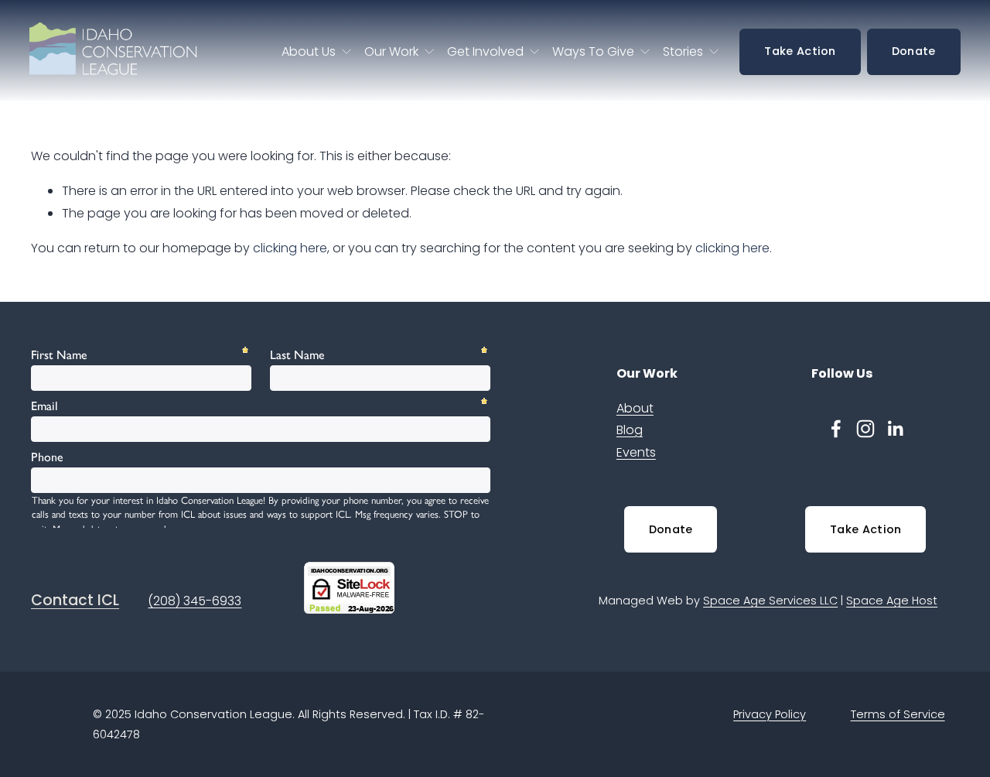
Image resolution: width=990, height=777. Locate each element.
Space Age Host (891, 600)
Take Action (799, 51)
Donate (914, 51)
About (635, 408)
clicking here (290, 248)
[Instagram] (865, 428)
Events (636, 452)
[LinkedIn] (895, 428)
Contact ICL (75, 600)
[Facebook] (836, 428)
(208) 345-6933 (194, 601)
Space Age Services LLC (770, 600)
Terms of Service (898, 714)
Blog (629, 430)
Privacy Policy (769, 714)
